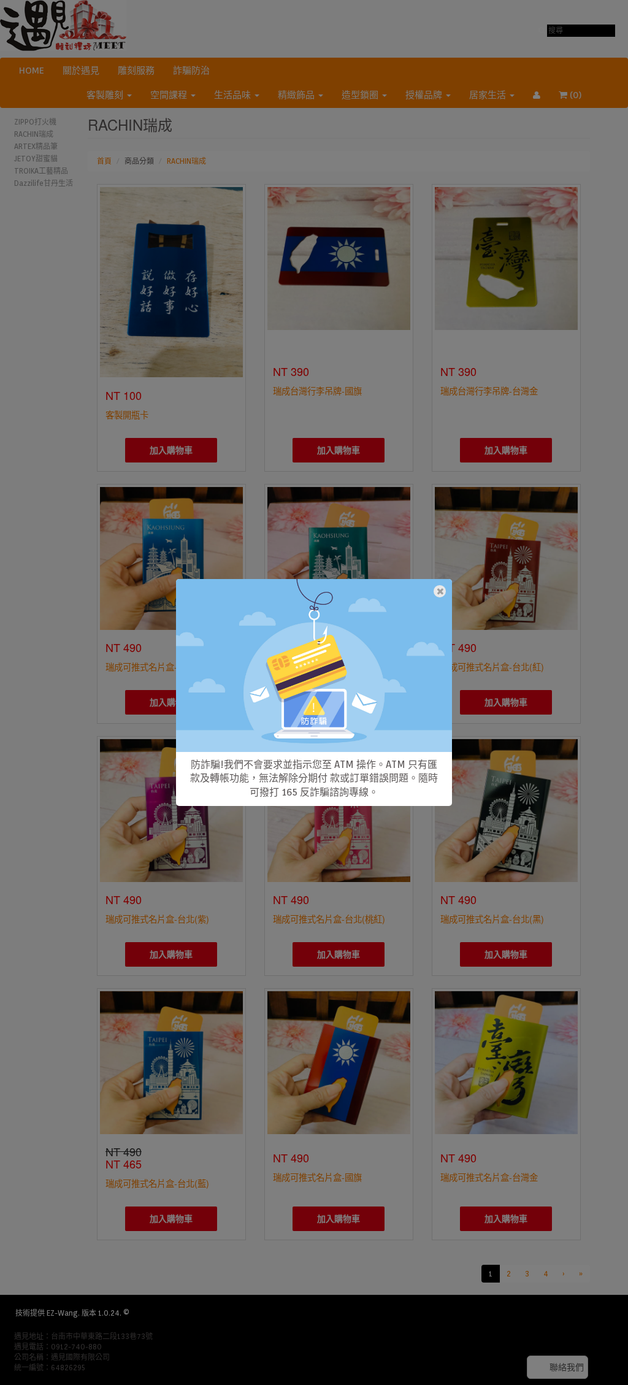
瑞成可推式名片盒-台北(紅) (492, 666)
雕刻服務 (136, 70)
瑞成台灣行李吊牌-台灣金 (489, 390)
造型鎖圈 (361, 95)
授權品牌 (425, 95)
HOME (31, 70)
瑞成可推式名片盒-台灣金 (489, 1176)
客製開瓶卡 (126, 414)
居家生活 (488, 95)
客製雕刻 (106, 95)
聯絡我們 (567, 1367)
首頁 (104, 161)
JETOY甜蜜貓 (36, 158)
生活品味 (233, 95)
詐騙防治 (191, 70)
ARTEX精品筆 (36, 146)
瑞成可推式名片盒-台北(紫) (157, 918)
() (582, 95)
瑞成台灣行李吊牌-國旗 (317, 390)
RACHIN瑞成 (33, 134)
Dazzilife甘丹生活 (43, 183)
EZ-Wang (62, 1313)
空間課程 (170, 95)
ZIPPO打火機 (35, 121)
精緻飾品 (297, 95)
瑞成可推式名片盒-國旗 (317, 1176)
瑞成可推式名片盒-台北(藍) (157, 1182)
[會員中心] (537, 95)
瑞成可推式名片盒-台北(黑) (492, 918)
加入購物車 (171, 450)
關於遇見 (81, 70)
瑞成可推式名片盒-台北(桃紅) (329, 918)
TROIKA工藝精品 (41, 170)
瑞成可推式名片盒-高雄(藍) (157, 666)
